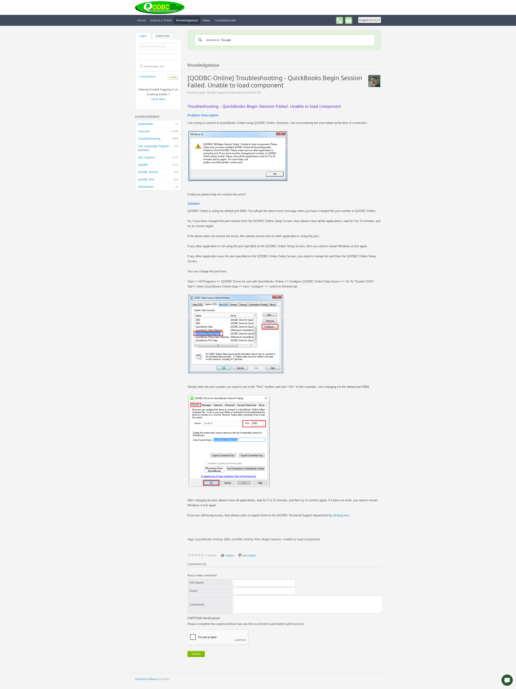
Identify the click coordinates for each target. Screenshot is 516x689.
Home (141, 20)
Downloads (158, 124)
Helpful (229, 555)
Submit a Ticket (160, 20)
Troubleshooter (225, 20)
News (206, 20)
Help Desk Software (146, 679)
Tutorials (158, 131)
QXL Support (158, 157)
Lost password (147, 76)
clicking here (341, 515)
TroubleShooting (158, 138)
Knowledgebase (187, 20)
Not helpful (249, 555)
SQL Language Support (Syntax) (158, 148)
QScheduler (158, 187)
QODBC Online (158, 172)
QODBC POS (158, 179)
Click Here (158, 99)
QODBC (158, 165)
